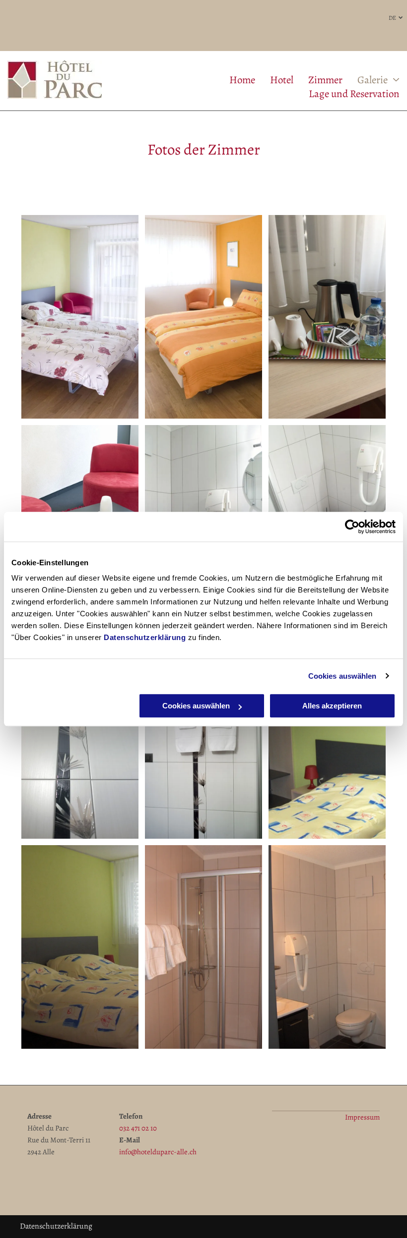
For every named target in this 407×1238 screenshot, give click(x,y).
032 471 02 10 (138, 1128)
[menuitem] (234, 80)
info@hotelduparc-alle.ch (158, 1152)
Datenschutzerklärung (145, 637)
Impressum (362, 1117)
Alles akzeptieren (332, 705)
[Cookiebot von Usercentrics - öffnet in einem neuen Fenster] (352, 526)
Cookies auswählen (342, 676)
